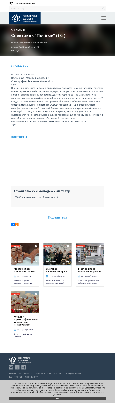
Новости (15, 373)
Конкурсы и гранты (48, 373)
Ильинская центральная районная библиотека (88, 282)
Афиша (28, 373)
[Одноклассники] (17, 367)
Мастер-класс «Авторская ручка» (90, 270)
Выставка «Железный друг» (57, 270)
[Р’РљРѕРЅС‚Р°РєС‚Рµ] (13, 224)
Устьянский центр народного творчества (23, 282)
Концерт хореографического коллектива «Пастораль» (25, 321)
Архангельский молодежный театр (30, 42)
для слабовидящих (25, 3)
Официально (72, 373)
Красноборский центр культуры (23, 335)
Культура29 (25, 18)
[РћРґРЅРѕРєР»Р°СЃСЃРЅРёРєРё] (17, 224)
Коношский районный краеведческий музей (55, 282)
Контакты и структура (23, 377)
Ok (57, 398)
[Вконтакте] (11, 367)
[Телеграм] (23, 367)
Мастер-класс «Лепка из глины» (24, 270)
